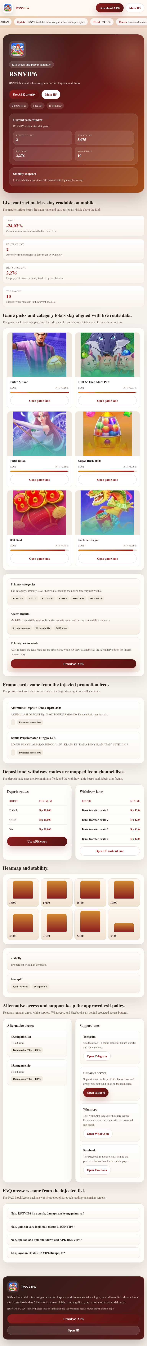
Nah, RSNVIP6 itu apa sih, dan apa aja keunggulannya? (47, 1213)
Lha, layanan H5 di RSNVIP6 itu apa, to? (38, 1253)
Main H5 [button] (135, 8)
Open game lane (39, 400)
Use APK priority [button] (24, 94)
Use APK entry (37, 841)
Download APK (73, 664)
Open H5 (73, 1330)
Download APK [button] (110, 8)
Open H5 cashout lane (110, 851)
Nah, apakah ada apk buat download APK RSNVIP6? (46, 1239)
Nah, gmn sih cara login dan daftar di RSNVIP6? (43, 1226)
